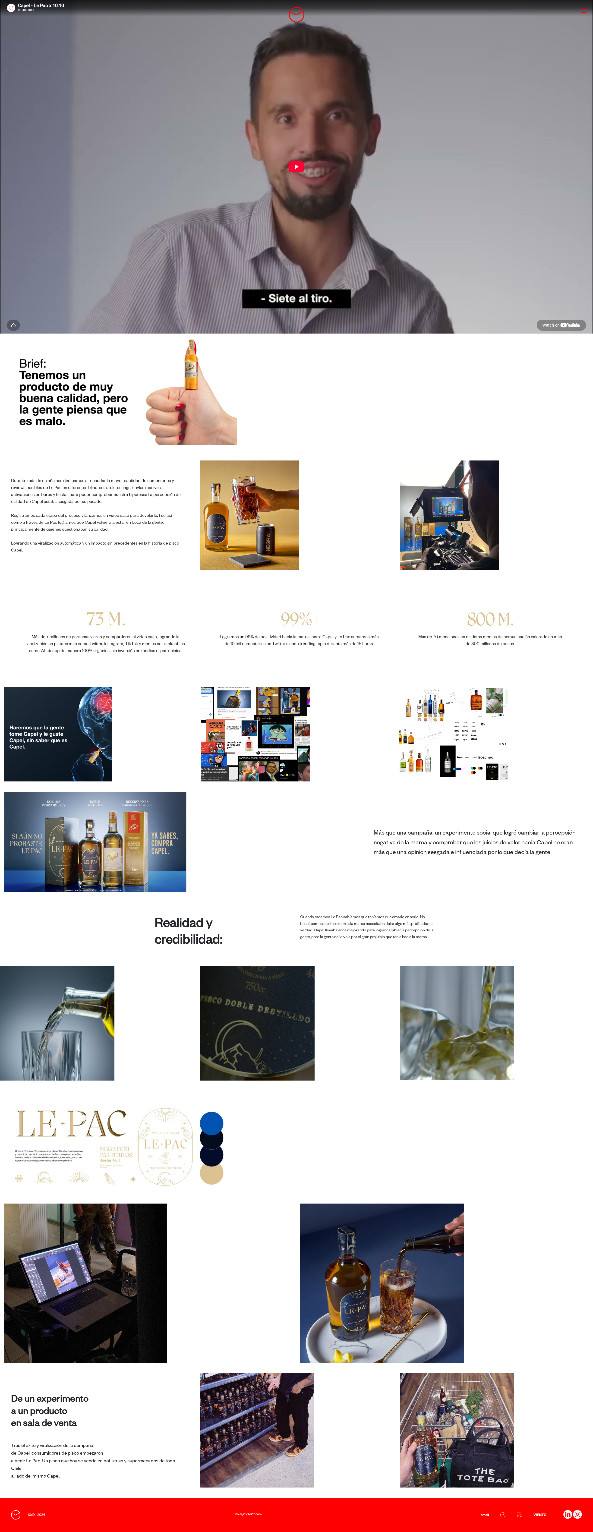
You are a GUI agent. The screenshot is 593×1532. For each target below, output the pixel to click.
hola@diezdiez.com (248, 1514)
